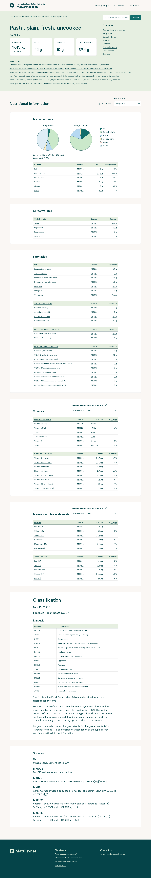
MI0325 (80, 424)
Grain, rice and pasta (41, 16)
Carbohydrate (39, 173)
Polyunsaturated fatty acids (45, 282)
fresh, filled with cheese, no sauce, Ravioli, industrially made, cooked (60, 83)
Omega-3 (38, 286)
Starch (36, 223)
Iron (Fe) (37, 561)
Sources (106, 54)
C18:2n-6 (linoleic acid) (43, 351)
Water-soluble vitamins (43, 454)
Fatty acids (107, 33)
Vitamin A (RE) (40, 428)
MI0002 (80, 169)
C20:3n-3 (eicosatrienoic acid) (46, 359)
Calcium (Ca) (39, 531)
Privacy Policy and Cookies (66, 862)
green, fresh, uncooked (123, 72)
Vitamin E (38, 445)
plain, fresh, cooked (17, 76)
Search (136, 17)
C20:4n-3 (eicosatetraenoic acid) (47, 368)
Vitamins (106, 40)
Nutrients (119, 5)
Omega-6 (38, 291)
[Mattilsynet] (23, 851)
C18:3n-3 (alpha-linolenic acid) (45, 355)
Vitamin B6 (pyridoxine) (43, 475)
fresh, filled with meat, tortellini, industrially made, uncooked (88, 68)
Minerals (106, 44)
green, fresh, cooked (64, 72)
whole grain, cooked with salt (21, 83)
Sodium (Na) (39, 535)
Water (36, 190)
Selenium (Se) (39, 570)
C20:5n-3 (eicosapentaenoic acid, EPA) (49, 376)
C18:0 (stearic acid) (41, 321)
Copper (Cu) (39, 574)
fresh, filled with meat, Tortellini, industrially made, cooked (32, 72)
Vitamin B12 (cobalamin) (43, 484)
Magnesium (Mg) (40, 544)
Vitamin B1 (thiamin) (41, 458)
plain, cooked (91, 72)
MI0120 (80, 527)
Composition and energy (114, 30)
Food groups (102, 5)
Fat (35, 169)
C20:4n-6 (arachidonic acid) (45, 372)
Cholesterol (38, 295)
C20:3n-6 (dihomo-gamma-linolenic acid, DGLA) (53, 364)
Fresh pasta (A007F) (58, 613)
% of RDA (113, 419)
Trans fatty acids (40, 273)
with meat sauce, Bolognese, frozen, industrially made (31, 65)
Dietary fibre (39, 177)
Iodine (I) (37, 578)
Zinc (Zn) (37, 565)
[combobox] (116, 17)
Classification (108, 50)
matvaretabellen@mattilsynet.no (112, 854)
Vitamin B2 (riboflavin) (43, 462)
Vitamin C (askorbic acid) (44, 488)
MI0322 (80, 428)
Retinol (38, 432)
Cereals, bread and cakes (19, 16)
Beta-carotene (41, 437)
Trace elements (110, 47)
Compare (106, 103)
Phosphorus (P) (40, 548)
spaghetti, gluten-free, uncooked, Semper (84, 76)
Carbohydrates (109, 37)
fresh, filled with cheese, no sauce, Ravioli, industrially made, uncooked (92, 80)
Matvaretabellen (27, 6)
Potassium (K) (40, 540)
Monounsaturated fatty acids (45, 278)
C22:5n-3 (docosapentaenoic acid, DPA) (50, 381)
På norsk (134, 5)
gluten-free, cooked (105, 72)
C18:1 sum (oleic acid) (42, 338)
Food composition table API (66, 854)
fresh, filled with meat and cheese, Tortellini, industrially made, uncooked (81, 65)
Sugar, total (38, 228)
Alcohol (37, 186)
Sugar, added (39, 232)
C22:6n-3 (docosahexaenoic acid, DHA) (50, 385)
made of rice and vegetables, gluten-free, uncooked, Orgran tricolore (37, 80)
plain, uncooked (79, 72)
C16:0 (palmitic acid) (42, 316)
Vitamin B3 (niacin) (41, 467)
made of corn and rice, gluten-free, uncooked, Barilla (46, 76)
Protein (37, 182)
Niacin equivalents (41, 471)
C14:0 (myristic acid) (42, 312)
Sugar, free (38, 236)
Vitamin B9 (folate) (41, 480)
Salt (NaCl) (38, 527)
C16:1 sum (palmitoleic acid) (45, 333)
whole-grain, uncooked (110, 76)
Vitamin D (38, 441)
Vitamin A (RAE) (40, 424)
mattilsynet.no (60, 865)
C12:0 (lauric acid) (41, 308)
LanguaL (37, 726)
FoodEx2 (37, 706)
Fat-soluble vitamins (42, 419)
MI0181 (79, 173)
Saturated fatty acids (42, 269)
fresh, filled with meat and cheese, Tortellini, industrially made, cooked (37, 68)
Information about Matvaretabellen (68, 858)
